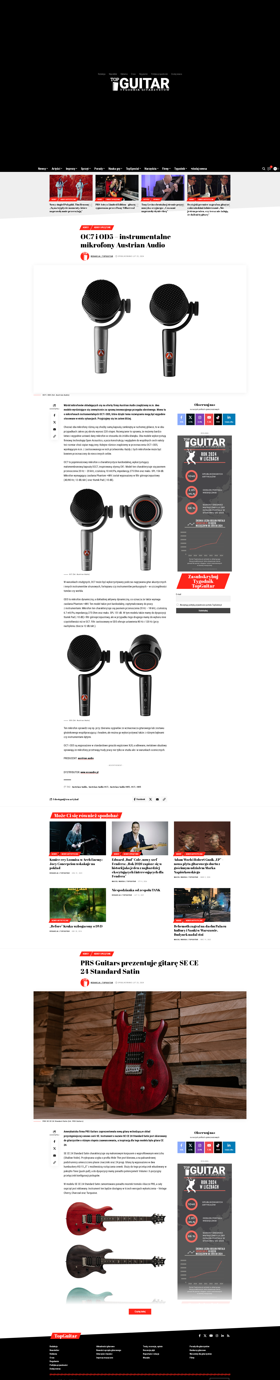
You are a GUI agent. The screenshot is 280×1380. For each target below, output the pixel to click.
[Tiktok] (218, 419)
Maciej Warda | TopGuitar (124, 881)
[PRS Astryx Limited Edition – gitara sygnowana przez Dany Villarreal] (117, 188)
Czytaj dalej (140, 1311)
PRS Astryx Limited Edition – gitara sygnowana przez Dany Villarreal (115, 206)
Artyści (146, 199)
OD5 (139, 786)
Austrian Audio (79, 786)
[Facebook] (181, 419)
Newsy (53, 199)
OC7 (133, 786)
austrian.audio (86, 758)
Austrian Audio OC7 (98, 786)
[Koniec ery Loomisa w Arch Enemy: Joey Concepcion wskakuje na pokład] (78, 838)
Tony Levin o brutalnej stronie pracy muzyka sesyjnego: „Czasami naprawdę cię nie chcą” (162, 208)
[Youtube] (209, 419)
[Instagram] (199, 419)
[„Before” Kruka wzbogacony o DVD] (78, 905)
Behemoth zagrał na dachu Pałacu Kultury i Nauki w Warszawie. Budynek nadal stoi (200, 930)
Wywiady (156, 199)
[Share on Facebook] (54, 415)
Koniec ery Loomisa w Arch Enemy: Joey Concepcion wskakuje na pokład (76, 863)
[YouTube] (211, 1335)
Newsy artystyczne (68, 199)
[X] (190, 419)
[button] (263, 168)
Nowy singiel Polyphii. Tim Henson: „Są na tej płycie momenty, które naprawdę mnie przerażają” (69, 208)
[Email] (54, 429)
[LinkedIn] (229, 419)
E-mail (178, 594)
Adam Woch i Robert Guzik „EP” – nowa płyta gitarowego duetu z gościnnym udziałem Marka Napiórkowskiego (198, 865)
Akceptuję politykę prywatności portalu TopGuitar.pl (201, 605)
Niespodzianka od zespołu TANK (136, 890)
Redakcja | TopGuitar (102, 256)
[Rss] (228, 1335)
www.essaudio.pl (89, 772)
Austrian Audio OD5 (120, 786)
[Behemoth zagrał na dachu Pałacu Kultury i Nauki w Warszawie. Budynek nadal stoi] (202, 905)
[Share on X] (54, 422)
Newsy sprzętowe (113, 199)
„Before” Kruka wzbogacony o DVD (76, 926)
